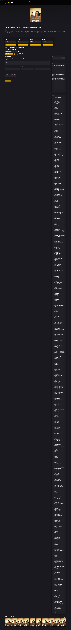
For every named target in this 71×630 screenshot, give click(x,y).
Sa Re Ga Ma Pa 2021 (58, 480)
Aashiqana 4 (56, 108)
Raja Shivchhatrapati (58, 474)
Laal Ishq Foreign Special (58, 356)
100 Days (56, 98)
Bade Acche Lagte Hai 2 (58, 137)
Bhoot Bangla (57, 159)
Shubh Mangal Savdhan (58, 526)
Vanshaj (56, 586)
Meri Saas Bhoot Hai (58, 403)
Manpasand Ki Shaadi (58, 385)
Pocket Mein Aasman (58, 458)
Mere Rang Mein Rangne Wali (59, 399)
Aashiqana (56, 107)
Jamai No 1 (56, 294)
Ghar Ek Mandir (57, 240)
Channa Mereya (57, 178)
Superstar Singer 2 (57, 537)
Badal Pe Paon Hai (57, 136)
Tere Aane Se (57, 548)
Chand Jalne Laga (57, 177)
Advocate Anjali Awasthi (58, 113)
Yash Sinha (22, 47)
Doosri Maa (56, 222)
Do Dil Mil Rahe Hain (58, 218)
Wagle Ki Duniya (57, 592)
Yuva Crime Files (57, 607)
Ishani (56, 281)
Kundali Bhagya (57, 347)
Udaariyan (56, 580)
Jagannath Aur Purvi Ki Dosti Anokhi (60, 290)
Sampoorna (56, 492)
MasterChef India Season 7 (59, 386)
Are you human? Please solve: (9, 74)
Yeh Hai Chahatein (57, 600)
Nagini (56, 438)
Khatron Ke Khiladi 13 (58, 330)
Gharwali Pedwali (57, 241)
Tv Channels (32, 1)
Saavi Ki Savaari (57, 487)
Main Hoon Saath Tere (58, 377)
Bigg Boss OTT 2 (57, 166)
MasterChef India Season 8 (59, 387)
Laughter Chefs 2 (57, 363)
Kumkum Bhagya (57, 346)
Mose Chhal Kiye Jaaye (58, 411)
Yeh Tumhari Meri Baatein (58, 606)
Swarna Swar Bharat (58, 540)
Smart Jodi (56, 528)
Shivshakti (56, 522)
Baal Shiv (56, 130)
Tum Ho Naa (56, 573)
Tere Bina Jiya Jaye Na (58, 549)
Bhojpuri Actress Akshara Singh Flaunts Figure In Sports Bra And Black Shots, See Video (58, 68)
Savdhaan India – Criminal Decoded (60, 503)
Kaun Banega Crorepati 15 (58, 319)
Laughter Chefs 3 (57, 364)
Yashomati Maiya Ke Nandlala (59, 597)
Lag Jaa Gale (57, 357)
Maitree (56, 380)
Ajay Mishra (9, 47)
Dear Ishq (56, 200)
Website (36, 66)
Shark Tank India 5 (57, 514)
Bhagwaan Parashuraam (58, 153)
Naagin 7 (56, 435)
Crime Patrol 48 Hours (58, 190)
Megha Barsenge (57, 393)
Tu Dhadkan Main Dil (58, 571)
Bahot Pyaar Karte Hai (58, 142)
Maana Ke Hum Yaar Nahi (58, 368)
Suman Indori (57, 534)
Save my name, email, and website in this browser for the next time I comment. (17, 71)
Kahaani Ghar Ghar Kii (58, 307)
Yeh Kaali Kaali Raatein (58, 602)
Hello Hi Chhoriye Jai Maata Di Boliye (60, 257)
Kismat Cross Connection (58, 336)
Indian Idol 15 (57, 277)
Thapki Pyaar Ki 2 (57, 554)
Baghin (56, 141)
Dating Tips (56, 199)
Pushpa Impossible (58, 464)
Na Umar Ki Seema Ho (58, 432)
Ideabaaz (56, 260)
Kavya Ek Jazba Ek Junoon (59, 327)
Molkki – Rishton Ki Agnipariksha (59, 409)
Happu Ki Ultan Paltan (58, 253)
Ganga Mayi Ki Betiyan (58, 237)
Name (6, 66)
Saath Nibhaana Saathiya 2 (12, 49)
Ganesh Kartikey (57, 236)
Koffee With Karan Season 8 (59, 340)
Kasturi (56, 317)
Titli (55, 567)
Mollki (56, 410)
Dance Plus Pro (57, 197)
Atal (55, 126)
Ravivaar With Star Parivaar (59, 476)
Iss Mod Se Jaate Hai (58, 283)
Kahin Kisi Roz (57, 311)
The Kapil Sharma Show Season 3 (60, 562)
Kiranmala (56, 335)
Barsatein (56, 148)
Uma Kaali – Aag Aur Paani (58, 585)
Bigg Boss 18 (57, 164)
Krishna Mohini (57, 341)
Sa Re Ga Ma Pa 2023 (58, 481)
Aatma (56, 109)
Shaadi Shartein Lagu (58, 509)
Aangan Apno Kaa (57, 102)
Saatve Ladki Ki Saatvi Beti (59, 486)
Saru (55, 497)
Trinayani (56, 569)
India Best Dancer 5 (58, 264)
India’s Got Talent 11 (58, 272)
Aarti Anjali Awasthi (57, 106)
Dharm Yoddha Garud (58, 207)
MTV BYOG (56, 415)
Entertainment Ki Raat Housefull (59, 231)
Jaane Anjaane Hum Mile (58, 288)
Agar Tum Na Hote (57, 114)
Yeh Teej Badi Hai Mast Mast (59, 604)
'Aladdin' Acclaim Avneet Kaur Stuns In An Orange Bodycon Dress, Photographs (58, 80)
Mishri (56, 405)
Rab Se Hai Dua (57, 472)
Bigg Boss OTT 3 (57, 167)
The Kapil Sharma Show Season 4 (60, 563)
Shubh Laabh (57, 525)
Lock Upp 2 (56, 365)
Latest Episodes (25, 1)
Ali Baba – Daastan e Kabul (59, 118)
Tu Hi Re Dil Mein (57, 572)
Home (18, 1)
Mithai (56, 406)
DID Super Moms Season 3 (59, 212)
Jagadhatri (56, 289)
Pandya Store (57, 449)
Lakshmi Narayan (57, 358)
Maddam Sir (56, 370)
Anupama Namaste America (59, 120)
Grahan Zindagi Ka (57, 246)
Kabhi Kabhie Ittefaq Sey (58, 304)
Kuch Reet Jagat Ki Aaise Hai (59, 345)
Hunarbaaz (56, 259)
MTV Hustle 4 (57, 421)
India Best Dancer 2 (58, 263)
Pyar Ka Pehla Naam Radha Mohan (60, 467)
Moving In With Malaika (58, 412)
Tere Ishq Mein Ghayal (58, 551)
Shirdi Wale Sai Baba (58, 520)
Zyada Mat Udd (57, 612)
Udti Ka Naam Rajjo (57, 583)
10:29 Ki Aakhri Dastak (58, 97)
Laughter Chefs (57, 362)
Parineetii (56, 450)
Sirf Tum (56, 527)
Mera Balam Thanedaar (58, 397)
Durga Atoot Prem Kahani (58, 228)
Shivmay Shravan (57, 521)
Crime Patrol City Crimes (58, 191)
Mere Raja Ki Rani (57, 398)
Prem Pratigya (57, 461)
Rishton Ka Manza (57, 479)
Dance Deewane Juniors (58, 195)
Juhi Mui (56, 300)
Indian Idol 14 (57, 276)
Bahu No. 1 (56, 143)
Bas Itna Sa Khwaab (58, 149)
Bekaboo (56, 150)
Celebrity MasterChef (58, 171)
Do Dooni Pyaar (57, 219)
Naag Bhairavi (57, 433)
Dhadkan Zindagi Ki (57, 205)
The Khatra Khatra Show (58, 565)
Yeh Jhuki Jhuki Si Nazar (58, 601)
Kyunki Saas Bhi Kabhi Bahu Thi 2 (59, 351)
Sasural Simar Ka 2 (57, 499)
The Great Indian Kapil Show (59, 557)
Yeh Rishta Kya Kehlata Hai (59, 603)
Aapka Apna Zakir (57, 104)
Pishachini (56, 457)
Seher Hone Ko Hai (57, 505)
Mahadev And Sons (58, 374)
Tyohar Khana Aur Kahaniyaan (59, 579)
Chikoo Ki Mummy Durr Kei (58, 182)
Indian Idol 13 (57, 275)
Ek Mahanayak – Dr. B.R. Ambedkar (60, 230)
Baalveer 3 (56, 131)
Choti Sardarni (57, 184)
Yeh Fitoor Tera (57, 598)
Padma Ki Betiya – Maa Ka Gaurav (59, 447)
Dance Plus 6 (57, 196)
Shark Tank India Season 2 (58, 515)
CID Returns (56, 185)
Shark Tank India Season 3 (58, 516)
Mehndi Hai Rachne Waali (58, 394)
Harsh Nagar (14, 51)
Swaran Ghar (57, 539)
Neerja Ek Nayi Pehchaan (58, 440)
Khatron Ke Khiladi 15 (58, 333)
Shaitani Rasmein (57, 510)
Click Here (10, 44)
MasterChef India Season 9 (59, 388)
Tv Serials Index (39, 1)
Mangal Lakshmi (57, 381)
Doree (56, 223)
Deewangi (56, 201)
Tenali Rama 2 (57, 544)
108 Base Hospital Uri (58, 100)
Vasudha (56, 589)
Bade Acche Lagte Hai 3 (58, 138)
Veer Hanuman (57, 590)
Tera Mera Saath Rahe (58, 545)
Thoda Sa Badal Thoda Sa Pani (59, 566)
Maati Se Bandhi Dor (58, 369)
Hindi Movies (56, 1)
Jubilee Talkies (57, 299)
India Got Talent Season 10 (59, 266)
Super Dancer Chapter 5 (58, 536)
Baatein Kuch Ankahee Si (58, 135)
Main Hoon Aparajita (58, 376)
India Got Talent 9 (57, 265)
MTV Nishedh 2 (57, 423)
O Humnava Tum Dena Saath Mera (60, 446)
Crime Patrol (57, 188)
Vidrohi (56, 591)
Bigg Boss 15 (57, 160)
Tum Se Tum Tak (57, 577)
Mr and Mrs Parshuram (58, 414)
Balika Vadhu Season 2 (58, 144)
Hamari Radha (57, 252)
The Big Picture (57, 556)
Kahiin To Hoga (57, 310)
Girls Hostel (56, 243)
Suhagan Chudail (57, 533)
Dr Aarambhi (57, 225)
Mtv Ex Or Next (57, 417)
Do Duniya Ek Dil (57, 220)
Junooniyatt (56, 301)
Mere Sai (56, 400)
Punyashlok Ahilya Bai (58, 463)
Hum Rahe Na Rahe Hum (58, 258)
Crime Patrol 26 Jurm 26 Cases (59, 189)
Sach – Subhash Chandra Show (59, 490)
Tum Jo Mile (56, 574)
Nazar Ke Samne (57, 439)
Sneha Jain (17, 51)
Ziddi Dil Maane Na (57, 609)
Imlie (55, 261)
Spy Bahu (56, 531)
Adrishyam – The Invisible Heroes (60, 112)
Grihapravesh (57, 247)
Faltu (55, 234)
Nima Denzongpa (57, 443)
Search (53, 56)
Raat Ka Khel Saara (57, 470)
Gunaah (56, 249)
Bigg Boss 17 (57, 162)
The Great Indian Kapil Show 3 (59, 560)
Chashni (56, 179)
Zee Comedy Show (58, 608)
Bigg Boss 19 (57, 165)
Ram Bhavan (57, 475)
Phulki (56, 456)
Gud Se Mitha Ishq (57, 248)
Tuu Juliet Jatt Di (57, 578)
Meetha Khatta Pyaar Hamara (59, 392)
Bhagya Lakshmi (57, 154)
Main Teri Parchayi (57, 379)
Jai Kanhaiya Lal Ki (57, 293)
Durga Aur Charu (57, 229)
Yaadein (56, 596)
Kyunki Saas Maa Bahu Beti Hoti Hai (60, 354)
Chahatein (56, 172)
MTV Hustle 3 (57, 420)
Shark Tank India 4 (57, 513)
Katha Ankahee (57, 318)
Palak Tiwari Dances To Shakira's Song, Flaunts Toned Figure (58, 74)
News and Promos (48, 1)
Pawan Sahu (18, 47)
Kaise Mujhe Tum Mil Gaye (58, 312)
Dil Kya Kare (56, 217)
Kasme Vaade (57, 316)
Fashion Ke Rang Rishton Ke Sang (60, 235)
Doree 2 (56, 224)
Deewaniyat (56, 202)
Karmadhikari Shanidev (58, 313)
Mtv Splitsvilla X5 (57, 428)
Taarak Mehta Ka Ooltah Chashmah (60, 542)
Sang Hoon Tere (57, 493)
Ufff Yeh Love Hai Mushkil (58, 584)
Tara (55, 543)
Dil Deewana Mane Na (58, 213)
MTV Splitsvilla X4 (57, 427)
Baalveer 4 (56, 132)
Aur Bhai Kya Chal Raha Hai (58, 127)
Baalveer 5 (56, 133)
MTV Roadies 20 (57, 426)
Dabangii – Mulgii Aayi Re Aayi (59, 193)
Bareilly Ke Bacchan (58, 147)
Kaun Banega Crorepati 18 (58, 323)
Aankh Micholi (57, 103)
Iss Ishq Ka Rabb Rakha (58, 282)
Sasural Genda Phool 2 (58, 498)
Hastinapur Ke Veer (58, 255)
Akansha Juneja (8, 51)
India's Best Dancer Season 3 (59, 269)
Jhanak (56, 298)
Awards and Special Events (59, 129)
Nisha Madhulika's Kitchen (58, 444)
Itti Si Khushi (57, 284)
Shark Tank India (57, 511)
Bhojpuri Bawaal (57, 158)
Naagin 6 (56, 434)
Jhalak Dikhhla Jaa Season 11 (59, 295)
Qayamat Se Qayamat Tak (58, 468)
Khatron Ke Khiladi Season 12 (59, 334)
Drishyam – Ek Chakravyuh (58, 226)
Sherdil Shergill (57, 519)
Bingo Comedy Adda (58, 170)
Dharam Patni (57, 206)
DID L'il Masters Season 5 (58, 211)
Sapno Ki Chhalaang (58, 496)
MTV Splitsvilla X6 (57, 429)
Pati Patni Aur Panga (58, 455)
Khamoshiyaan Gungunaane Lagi (59, 329)
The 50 (56, 555)
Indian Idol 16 (57, 278)
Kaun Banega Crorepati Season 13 (60, 324)
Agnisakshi (56, 115)
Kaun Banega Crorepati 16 (58, 321)
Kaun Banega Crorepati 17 (58, 322)
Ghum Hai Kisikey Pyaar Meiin (59, 242)
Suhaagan (56, 532)
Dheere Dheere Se (57, 208)
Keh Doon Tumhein (57, 328)
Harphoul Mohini (57, 254)
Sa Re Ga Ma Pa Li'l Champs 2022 (59, 484)
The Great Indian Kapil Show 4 (59, 561)
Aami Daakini (57, 101)
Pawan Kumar (13, 47)
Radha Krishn (57, 473)
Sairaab (56, 491)
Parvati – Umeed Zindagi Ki (59, 452)
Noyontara (56, 445)
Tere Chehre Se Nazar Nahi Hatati (59, 550)
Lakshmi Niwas (57, 359)
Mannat (56, 383)
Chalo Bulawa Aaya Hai (58, 176)
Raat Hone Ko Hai (57, 469)
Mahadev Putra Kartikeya (58, 375)
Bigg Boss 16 (57, 161)
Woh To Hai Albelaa (57, 595)
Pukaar (56, 462)
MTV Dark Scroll (57, 416)
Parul (55, 451)
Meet (56, 391)
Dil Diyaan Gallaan (57, 214)
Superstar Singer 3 (57, 538)
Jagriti (56, 292)
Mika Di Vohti (57, 404)
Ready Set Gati (57, 478)
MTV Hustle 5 (57, 422)
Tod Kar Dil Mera (57, 568)
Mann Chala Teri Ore (58, 382)
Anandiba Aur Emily (57, 119)
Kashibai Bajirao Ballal (58, 315)
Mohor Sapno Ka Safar (58, 408)
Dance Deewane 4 (57, 194)
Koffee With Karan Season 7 (59, 339)
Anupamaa (56, 121)
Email (22, 66)
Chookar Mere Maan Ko (58, 183)
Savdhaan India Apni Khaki (58, 504)
